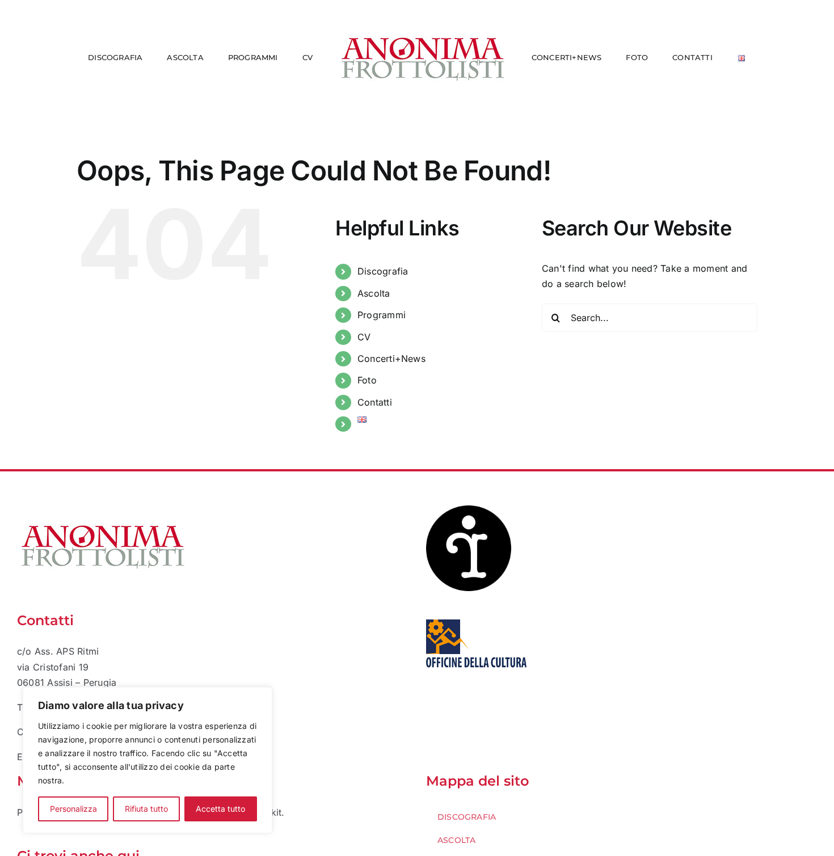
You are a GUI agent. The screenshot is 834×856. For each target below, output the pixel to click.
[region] (147, 760)
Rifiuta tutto (146, 808)
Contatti (374, 402)
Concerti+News (391, 358)
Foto (367, 380)
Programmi (381, 315)
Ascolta (373, 293)
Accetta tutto (220, 808)
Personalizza (73, 808)
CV (363, 337)
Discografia (382, 271)
